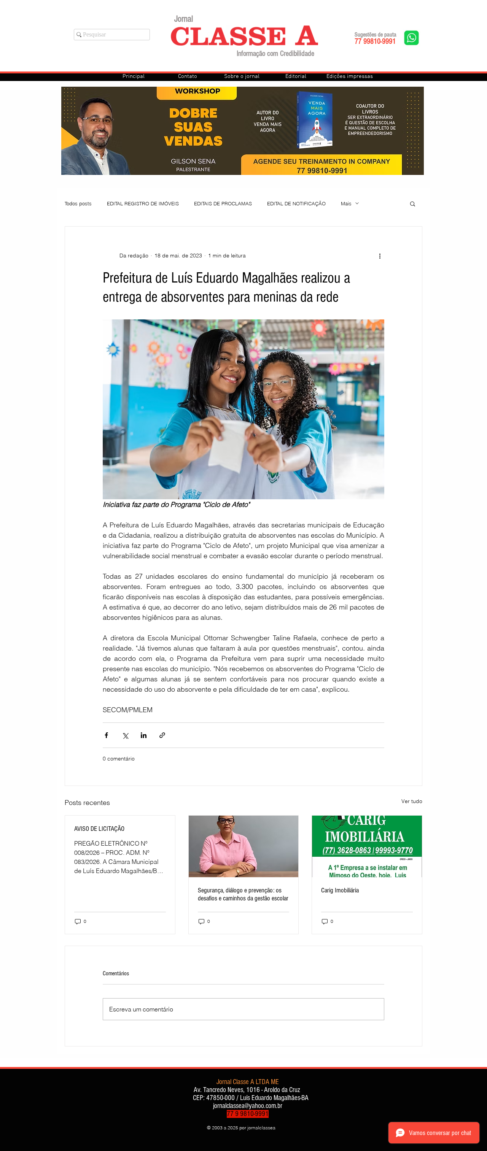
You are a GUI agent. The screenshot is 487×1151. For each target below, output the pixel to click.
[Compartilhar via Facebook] (106, 735)
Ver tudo (411, 801)
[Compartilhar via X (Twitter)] (125, 735)
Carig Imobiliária (340, 890)
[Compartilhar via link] (162, 735)
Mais (346, 203)
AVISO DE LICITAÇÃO (99, 829)
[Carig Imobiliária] (367, 846)
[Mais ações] (379, 255)
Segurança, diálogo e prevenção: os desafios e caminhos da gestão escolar (243, 894)
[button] (412, 203)
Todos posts (78, 203)
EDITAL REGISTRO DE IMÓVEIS (143, 203)
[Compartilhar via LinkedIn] (143, 735)
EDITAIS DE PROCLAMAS (223, 203)
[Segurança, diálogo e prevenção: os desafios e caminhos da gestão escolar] (244, 846)
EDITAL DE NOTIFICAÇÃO (296, 203)
